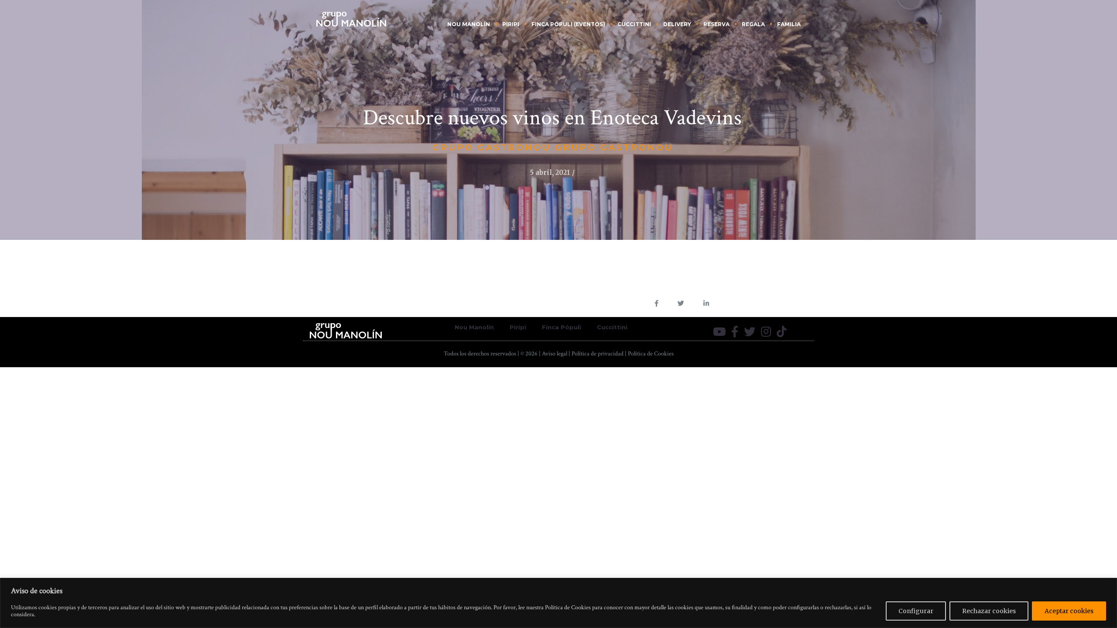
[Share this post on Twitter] (681, 303)
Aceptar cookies (1069, 611)
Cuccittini (634, 24)
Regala (753, 24)
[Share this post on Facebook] (656, 303)
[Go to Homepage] (351, 18)
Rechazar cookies (989, 611)
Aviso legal (554, 354)
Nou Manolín (468, 24)
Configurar (915, 611)
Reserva (716, 24)
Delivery (677, 24)
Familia (789, 24)
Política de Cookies (651, 354)
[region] (558, 603)
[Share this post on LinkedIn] (706, 303)
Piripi (510, 24)
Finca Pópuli (561, 327)
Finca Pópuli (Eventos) (568, 24)
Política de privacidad (598, 354)
